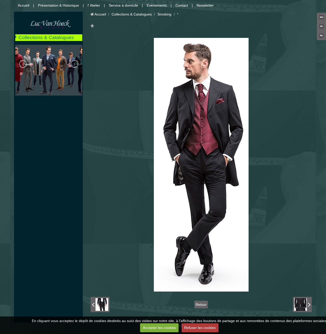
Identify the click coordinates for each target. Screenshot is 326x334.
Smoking (164, 14)
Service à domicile (123, 5)
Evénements (157, 5)
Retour (201, 304)
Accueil (23, 5)
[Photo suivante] (302, 304)
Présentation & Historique (58, 5)
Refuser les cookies (200, 328)
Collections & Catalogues (46, 37)
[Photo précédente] (100, 304)
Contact (181, 5)
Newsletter (205, 5)
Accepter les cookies (159, 328)
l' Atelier (94, 5)
